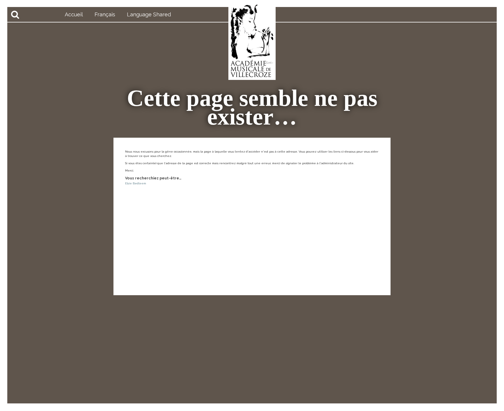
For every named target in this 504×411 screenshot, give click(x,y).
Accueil (74, 14)
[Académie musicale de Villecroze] (252, 40)
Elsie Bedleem (135, 183)
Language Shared (149, 14)
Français (104, 14)
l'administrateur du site (336, 163)
